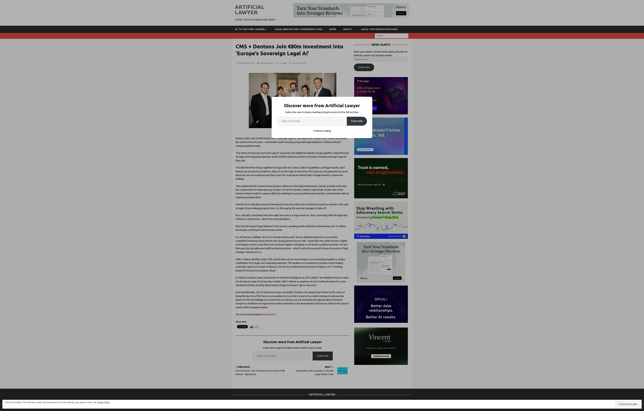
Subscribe (357, 121)
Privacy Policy (103, 402)
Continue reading (322, 130)
